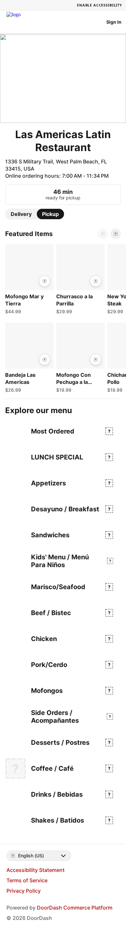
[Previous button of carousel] (103, 234)
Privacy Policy (23, 890)
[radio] (21, 214)
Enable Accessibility (99, 5)
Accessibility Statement (35, 870)
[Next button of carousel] (115, 234)
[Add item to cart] (44, 281)
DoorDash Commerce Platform (74, 907)
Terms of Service (26, 880)
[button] (28, 281)
